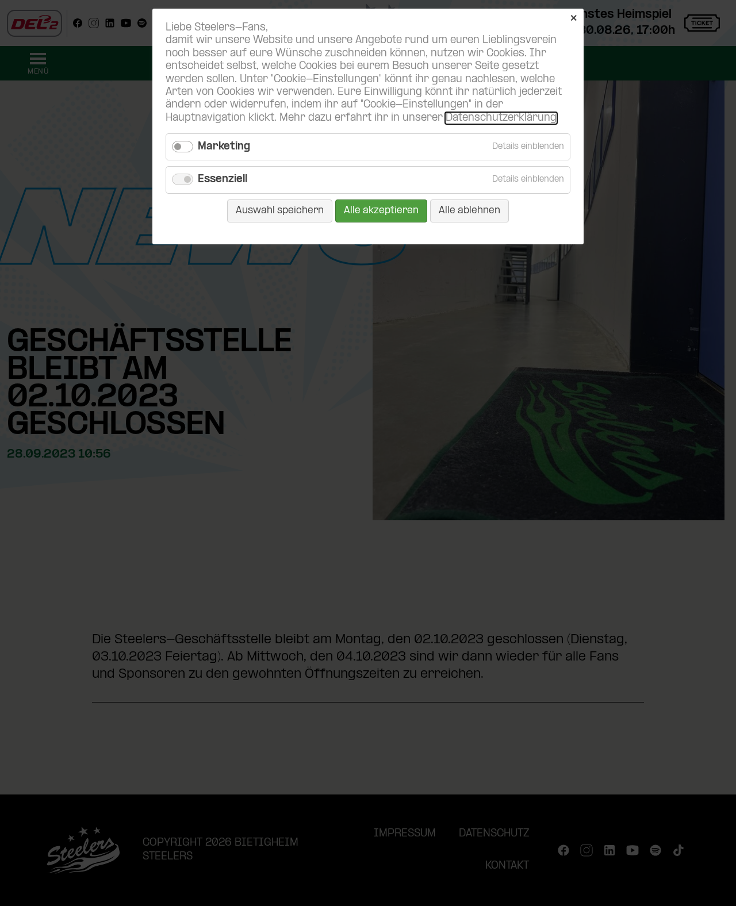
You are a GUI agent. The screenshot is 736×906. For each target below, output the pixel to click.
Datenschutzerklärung (501, 118)
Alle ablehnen (469, 210)
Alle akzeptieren (381, 210)
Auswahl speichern (280, 210)
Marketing (224, 146)
